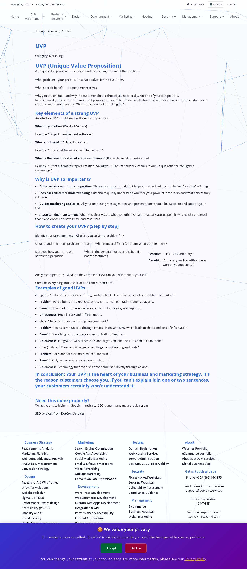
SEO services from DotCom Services (60, 413)
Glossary (54, 31)
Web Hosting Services (143, 454)
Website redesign (33, 493)
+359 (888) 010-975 (22, 4)
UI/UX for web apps (35, 488)
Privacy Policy (195, 558)
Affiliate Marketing (88, 474)
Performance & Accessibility (94, 513)
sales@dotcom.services (50, 4)
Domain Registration (143, 448)
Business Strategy (57, 16)
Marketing (125, 16)
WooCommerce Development (95, 498)
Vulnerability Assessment (146, 488)
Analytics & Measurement (39, 464)
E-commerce (137, 506)
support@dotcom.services (204, 491)
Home (15, 16)
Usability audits (32, 513)
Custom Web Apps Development (97, 503)
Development (100, 16)
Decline (136, 548)
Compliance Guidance (143, 493)
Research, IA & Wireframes (40, 483)
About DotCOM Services (198, 459)
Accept (111, 548)
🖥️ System (215, 4)
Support (215, 16)
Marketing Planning (35, 454)
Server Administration (144, 459)
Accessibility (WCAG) (36, 508)
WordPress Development (92, 493)
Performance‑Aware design (40, 503)
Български (197, 4)
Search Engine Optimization (94, 448)
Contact (231, 4)
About (234, 16)
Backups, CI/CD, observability (149, 464)
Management (191, 16)
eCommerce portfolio (197, 454)
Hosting (147, 16)
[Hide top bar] (188, 4)
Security (167, 16)
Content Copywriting (89, 518)
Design (76, 16)
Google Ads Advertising (91, 454)
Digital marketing (140, 517)
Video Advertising (87, 469)
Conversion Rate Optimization (95, 479)
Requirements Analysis (37, 448)
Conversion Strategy (36, 469)
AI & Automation (33, 16)
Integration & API (87, 508)
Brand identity (31, 518)
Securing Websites (141, 483)
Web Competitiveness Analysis (42, 459)
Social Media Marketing (91, 459)
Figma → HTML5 (33, 498)
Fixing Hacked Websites (145, 477)
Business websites (141, 512)
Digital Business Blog (196, 464)
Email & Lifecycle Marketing (94, 464)
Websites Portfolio (194, 448)
